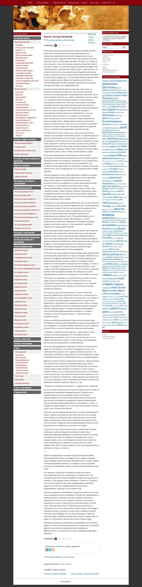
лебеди (104, 197)
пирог (111, 246)
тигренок (105, 301)
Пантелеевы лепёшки (109, 72)
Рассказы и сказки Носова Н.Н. (25, 203)
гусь (104, 138)
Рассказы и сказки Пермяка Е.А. (25, 214)
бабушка (115, 106)
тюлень (112, 303)
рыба (109, 263)
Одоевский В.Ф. (21, 97)
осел (114, 235)
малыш (111, 209)
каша (121, 161)
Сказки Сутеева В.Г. (22, 128)
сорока (117, 281)
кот (120, 177)
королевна (105, 178)
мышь (122, 228)
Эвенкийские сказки (21, 327)
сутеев (121, 296)
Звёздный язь (106, 60)
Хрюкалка (105, 57)
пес (103, 244)
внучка (107, 128)
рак (122, 259)
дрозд (121, 144)
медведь (108, 214)
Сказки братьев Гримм (23, 73)
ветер (118, 124)
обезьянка (105, 233)
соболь (120, 275)
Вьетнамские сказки (21, 272)
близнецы (117, 112)
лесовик (107, 199)
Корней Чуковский (22, 363)
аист (114, 104)
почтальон (123, 252)
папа (114, 241)
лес (103, 199)
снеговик (121, 272)
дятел (118, 146)
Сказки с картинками (42, 2)
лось (122, 203)
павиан (114, 238)
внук (103, 128)
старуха (117, 284)
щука (120, 322)
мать (109, 212)
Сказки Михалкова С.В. (23, 120)
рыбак (115, 264)
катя (116, 161)
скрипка (124, 270)
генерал (110, 134)
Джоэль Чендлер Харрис (24, 55)
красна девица (121, 184)
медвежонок (109, 218)
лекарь (120, 197)
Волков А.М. (20, 92)
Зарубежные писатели (22, 42)
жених (126, 150)
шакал (116, 317)
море (109, 222)
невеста (105, 231)
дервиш (120, 141)
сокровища (111, 279)
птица (109, 257)
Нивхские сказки (20, 291)
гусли (123, 136)
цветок (111, 312)
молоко (105, 222)
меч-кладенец (111, 220)
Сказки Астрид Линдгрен (24, 71)
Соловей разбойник (121, 103)
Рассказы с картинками (24, 233)
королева (114, 174)
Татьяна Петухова (22, 370)
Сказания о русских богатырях (25, 151)
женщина (105, 152)
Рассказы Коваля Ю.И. (22, 221)
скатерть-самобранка (115, 270)
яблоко (113, 325)
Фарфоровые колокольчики (110, 70)
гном (122, 134)
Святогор (117, 101)
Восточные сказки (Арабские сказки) (27, 269)
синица (123, 268)
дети (124, 141)
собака (107, 275)
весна (113, 124)
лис (121, 199)
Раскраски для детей (108, 336)
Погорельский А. (21, 102)
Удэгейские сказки (20, 305)
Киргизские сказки (20, 280)
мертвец (124, 218)
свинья (105, 268)
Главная (29, 2)
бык (118, 118)
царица (123, 308)
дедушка (113, 141)
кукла (111, 191)
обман (111, 233)
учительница (116, 305)
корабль (121, 172)
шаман (121, 317)
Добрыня (118, 88)
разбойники (116, 259)
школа (104, 322)
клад (107, 163)
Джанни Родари (21, 53)
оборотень (116, 233)
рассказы (111, 261)
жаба (108, 150)
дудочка (107, 146)
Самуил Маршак (21, 365)
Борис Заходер (21, 358)
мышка (106, 228)
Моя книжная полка (73, 2)
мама (104, 211)
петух (108, 243)
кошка (118, 180)
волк (123, 127)
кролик (112, 188)
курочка (114, 194)
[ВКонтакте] (46, 549)
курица (106, 193)
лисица (113, 203)
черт (122, 314)
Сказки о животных (22, 339)
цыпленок (118, 312)
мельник (118, 218)
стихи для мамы (111, 293)
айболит (118, 104)
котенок (105, 181)
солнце (105, 281)
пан (110, 241)
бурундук (113, 118)
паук (125, 241)
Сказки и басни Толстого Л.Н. (26, 110)
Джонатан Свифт (20, 169)
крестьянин (123, 186)
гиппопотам (117, 134)
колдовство (106, 169)
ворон (114, 132)
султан (116, 296)
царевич (105, 308)
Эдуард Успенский (20, 177)
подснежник (105, 249)
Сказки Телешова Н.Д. (23, 130)
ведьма (117, 121)
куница (115, 191)
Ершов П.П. (19, 95)
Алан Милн (19, 45)
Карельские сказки (20, 276)
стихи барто (117, 290)
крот (117, 188)
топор (110, 301)
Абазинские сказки (21, 250)
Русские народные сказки (23, 298)
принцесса (116, 254)
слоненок (109, 272)
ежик (124, 146)
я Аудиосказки (20, 392)
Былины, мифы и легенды (25, 139)
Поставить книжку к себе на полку (60, 40)
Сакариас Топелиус (22, 65)
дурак (113, 146)
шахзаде (121, 320)
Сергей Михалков (21, 368)
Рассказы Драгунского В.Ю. (23, 192)
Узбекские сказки (20, 309)
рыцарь (125, 264)
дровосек (115, 144)
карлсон (113, 161)
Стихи (16, 348)
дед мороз (105, 141)
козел (115, 166)
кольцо (104, 172)
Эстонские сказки (20, 335)
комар (110, 172)
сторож (123, 294)
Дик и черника (106, 58)
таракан (105, 299)
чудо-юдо (110, 317)
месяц (104, 220)
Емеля (120, 90)
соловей (112, 281)
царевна (115, 308)
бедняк (105, 112)
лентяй (125, 197)
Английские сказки (20, 261)
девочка (112, 138)
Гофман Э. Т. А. (20, 50)
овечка (122, 233)
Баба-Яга (122, 80)
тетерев (116, 299)
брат (120, 115)
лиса (105, 202)
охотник (106, 237)
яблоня (120, 325)
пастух (119, 240)
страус (104, 296)
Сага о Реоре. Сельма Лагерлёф (84, 574)
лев (115, 196)
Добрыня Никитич (110, 90)
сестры (117, 268)
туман (104, 303)
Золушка (112, 93)
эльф (125, 322)
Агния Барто (20, 355)
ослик (120, 235)
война (118, 128)
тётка (117, 303)
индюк (123, 158)
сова (124, 275)
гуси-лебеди (117, 136)
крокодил (106, 188)
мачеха (114, 211)
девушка (121, 139)
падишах (119, 238)
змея (110, 158)
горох (108, 136)
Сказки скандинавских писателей (27, 81)
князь (112, 164)
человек (104, 315)
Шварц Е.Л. (19, 136)
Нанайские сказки (20, 287)
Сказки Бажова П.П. (22, 105)
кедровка (126, 161)
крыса (121, 188)
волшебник (106, 130)
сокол (104, 279)
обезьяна (119, 231)
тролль (121, 301)
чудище (104, 317)
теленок (110, 299)
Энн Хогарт (19, 86)
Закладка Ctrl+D (106, 2)
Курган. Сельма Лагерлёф (58, 36)
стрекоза (110, 296)
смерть (116, 272)
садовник (105, 266)
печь (122, 244)
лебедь (110, 197)
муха (126, 225)
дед (127, 139)
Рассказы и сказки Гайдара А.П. (25, 199)
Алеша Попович (109, 81)
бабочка (108, 107)
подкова (119, 246)
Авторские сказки (21, 38)
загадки (111, 155)
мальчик (119, 208)
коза (110, 166)
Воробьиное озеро (108, 55)
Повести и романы (22, 165)
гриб (111, 136)
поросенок (107, 251)
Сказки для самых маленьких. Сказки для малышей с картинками (27, 239)
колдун (113, 169)
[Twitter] (50, 549)
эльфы (104, 325)
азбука (109, 104)
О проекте (84, 2)
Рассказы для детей (23, 188)
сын (126, 296)
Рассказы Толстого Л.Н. (22, 228)
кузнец (105, 191)
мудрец (123, 222)
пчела (120, 257)
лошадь (106, 205)
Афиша (105, 334)
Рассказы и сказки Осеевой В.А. (25, 206)
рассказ (104, 261)
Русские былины (20, 147)
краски (115, 183)
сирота (105, 270)
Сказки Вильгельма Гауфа (24, 76)
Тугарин (104, 104)
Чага (104, 62)
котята (111, 181)
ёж (103, 327)
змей (104, 158)
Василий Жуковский (22, 360)
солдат (120, 278)
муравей (119, 225)
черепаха (116, 315)
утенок (104, 306)
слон (104, 272)
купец (121, 191)
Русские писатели (20, 89)
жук (116, 152)
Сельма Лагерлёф (21, 68)
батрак (119, 110)
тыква (107, 303)
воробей (106, 132)
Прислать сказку (94, 2)
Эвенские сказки (20, 331)
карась (108, 161)
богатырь (108, 115)
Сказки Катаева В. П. (23, 113)
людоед (113, 206)
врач (125, 132)
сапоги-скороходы (114, 266)
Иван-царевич (114, 95)
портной (115, 252)
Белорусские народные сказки (24, 265)
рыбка (120, 264)
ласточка (121, 194)
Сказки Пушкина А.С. (23, 125)
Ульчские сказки (20, 316)
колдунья (121, 169)
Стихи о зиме (19, 376)
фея (121, 306)
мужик (111, 225)
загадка (104, 156)
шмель (108, 322)
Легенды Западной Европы (23, 143)
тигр (122, 299)
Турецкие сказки (20, 302)
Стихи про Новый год (21, 383)
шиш (126, 320)
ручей (103, 264)
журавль (122, 152)
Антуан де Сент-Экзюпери (25, 48)
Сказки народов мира (23, 246)
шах (115, 319)
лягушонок (105, 209)
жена (120, 149)
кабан (104, 161)
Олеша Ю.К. (19, 100)
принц (105, 254)
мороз (114, 222)
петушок (116, 244)
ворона (120, 132)
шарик (111, 320)
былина (107, 121)
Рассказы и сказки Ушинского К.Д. (26, 217)
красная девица (110, 186)
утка (110, 305)
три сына (115, 301)
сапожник (124, 266)
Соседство (106, 64)
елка (104, 150)
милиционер (121, 220)
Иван (119, 92)
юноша (109, 325)
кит (103, 164)
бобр (122, 112)
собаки (114, 275)
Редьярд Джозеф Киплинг (24, 63)
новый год (111, 231)
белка (111, 112)
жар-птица (113, 150)
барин (112, 109)
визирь (123, 124)
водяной (113, 128)
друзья (126, 144)
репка (116, 261)
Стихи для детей (20, 352)
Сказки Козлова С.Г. (22, 115)
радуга (126, 257)
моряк (118, 222)
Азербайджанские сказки (23, 258)
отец (125, 235)
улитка (124, 303)
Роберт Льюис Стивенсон (23, 173)
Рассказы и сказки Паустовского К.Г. (26, 210)
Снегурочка (110, 103)
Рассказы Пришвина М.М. (23, 225)
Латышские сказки (20, 283)
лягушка (121, 205)
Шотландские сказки (21, 324)
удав (120, 303)
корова (106, 174)
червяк (110, 315)
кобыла (117, 164)
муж (104, 225)
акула (123, 104)
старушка (106, 288)
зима (125, 156)
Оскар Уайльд (20, 60)
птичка (115, 257)
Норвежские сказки (21, 294)
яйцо (126, 325)
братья (106, 118)
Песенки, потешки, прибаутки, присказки (27, 159)
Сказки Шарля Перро (23, 83)
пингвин (105, 246)
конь (116, 171)
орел (109, 235)
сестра (111, 268)
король (113, 177)
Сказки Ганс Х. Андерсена (24, 78)
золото (117, 158)
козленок (122, 166)
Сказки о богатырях (21, 154)
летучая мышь (114, 199)
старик (107, 284)
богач (116, 115)
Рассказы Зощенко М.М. (22, 195)
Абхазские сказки (20, 254)
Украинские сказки (20, 313)
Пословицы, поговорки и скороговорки (24, 182)
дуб (103, 146)
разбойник (106, 259)
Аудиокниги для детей (59, 2)
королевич (123, 174)
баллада (122, 107)
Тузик (104, 66)
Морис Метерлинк (22, 58)
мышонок (113, 229)
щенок (114, 322)
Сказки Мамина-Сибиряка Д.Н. (26, 118)
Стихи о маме (19, 380)
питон (115, 246)
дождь (104, 144)
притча (125, 254)
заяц (119, 155)
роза (119, 261)
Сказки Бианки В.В (22, 107)
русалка (124, 261)
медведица (121, 212)
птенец (104, 257)
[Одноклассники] (53, 549)
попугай (116, 249)
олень (104, 235)
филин (125, 306)
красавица (107, 183)
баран (105, 109)
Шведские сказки (20, 320)
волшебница (114, 130)
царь (105, 311)
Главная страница (49, 33)
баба (103, 107)
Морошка (105, 68)
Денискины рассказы (109, 85)
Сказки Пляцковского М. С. (25, 123)
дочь (109, 144)
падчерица (105, 241)
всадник (104, 134)
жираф (111, 152)
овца (126, 233)
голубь (104, 136)
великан (106, 124)
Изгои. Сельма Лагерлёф (55, 574)
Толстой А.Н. (20, 133)
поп (111, 249)
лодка (119, 203)
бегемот (125, 110)
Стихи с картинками (22, 388)
